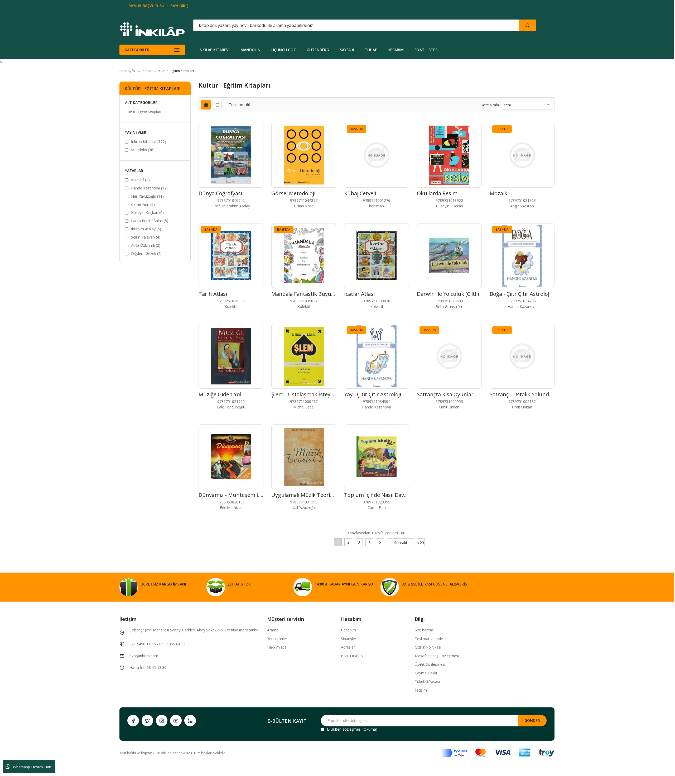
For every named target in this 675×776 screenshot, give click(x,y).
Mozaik (498, 193)
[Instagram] (161, 720)
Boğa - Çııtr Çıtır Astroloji (520, 293)
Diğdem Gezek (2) (146, 253)
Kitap (147, 70)
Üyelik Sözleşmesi (430, 664)
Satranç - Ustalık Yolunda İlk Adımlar (535, 394)
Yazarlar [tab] (134, 171)
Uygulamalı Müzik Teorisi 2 (304, 494)
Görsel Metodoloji (293, 193)
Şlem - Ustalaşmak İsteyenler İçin (312, 394)
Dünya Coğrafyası (220, 193)
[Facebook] (133, 720)
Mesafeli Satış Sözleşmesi (437, 655)
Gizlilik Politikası (428, 647)
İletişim (421, 690)
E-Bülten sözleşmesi (344, 729)
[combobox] (332, 25)
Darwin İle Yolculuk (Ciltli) (448, 293)
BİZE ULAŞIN (352, 655)
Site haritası (425, 629)
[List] (216, 105)
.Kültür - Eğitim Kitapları (143, 112)
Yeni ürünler (277, 638)
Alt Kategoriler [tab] (141, 102)
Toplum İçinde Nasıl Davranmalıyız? (388, 494)
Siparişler (348, 638)
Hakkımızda (277, 647)
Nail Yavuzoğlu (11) (147, 196)
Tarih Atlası (213, 293)
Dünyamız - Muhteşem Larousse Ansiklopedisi (256, 494)
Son (420, 542)
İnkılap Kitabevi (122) (148, 141)
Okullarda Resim (437, 193)
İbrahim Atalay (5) (146, 228)
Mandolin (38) (143, 149)
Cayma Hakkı (426, 672)
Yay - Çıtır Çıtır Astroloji (372, 394)
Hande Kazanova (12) (149, 188)
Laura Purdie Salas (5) (149, 220)
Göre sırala (489, 104)
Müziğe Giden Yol (220, 394)
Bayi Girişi (180, 5)
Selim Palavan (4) (145, 237)
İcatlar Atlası (359, 293)
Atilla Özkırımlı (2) (145, 245)
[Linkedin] (190, 720)
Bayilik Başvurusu (146, 5)
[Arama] (527, 25)
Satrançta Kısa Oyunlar (445, 394)
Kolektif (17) (141, 179)
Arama (272, 629)
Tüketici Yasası (427, 681)
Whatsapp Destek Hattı (32, 766)
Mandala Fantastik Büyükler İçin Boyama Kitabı (329, 293)
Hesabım (348, 629)
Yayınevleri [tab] (136, 132)
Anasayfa (127, 70)
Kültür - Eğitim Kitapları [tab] (152, 89)
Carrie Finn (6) (143, 204)
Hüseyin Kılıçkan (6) (147, 212)
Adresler (348, 647)
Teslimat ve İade (429, 638)
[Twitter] (147, 720)
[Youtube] (176, 720)
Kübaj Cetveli (360, 193)
